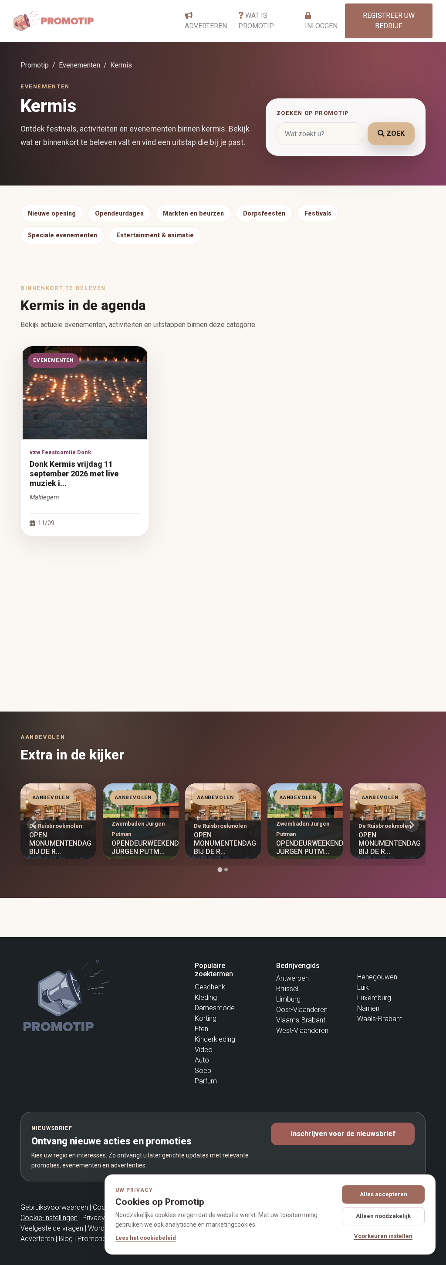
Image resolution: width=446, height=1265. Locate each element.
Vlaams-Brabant (300, 1020)
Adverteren (206, 26)
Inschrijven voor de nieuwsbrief (343, 1134)
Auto (202, 1060)
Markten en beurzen (193, 213)
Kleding (206, 997)
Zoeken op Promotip (313, 113)
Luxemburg (374, 998)
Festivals (317, 213)
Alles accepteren (383, 1194)
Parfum (206, 1081)
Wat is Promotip (256, 20)
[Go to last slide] (34, 825)
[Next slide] (412, 825)
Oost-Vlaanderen (302, 1009)
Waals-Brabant (379, 1019)
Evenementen (79, 65)
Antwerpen (292, 978)
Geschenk (210, 987)
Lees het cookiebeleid (145, 1238)
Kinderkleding (215, 1039)
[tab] (219, 869)
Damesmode (215, 1008)
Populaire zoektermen (214, 969)
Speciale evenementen (62, 235)
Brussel (287, 989)
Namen (368, 1008)
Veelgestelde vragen (51, 1228)
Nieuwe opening (52, 213)
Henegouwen (377, 977)
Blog (66, 1239)
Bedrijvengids (298, 965)
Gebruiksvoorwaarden (54, 1207)
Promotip (34, 65)
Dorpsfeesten (264, 213)
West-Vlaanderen (302, 1030)
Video (204, 1050)
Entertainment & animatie (155, 235)
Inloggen (321, 26)
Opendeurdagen (119, 213)
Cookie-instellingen (49, 1218)
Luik (363, 987)
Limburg (288, 999)
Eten (201, 1029)
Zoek (395, 133)
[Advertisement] (223, 610)
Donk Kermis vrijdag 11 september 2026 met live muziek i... (74, 474)
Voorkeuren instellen (383, 1236)
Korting (205, 1018)
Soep (203, 1070)
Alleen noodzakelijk (383, 1216)
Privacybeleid (102, 1218)
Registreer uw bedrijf (389, 20)
